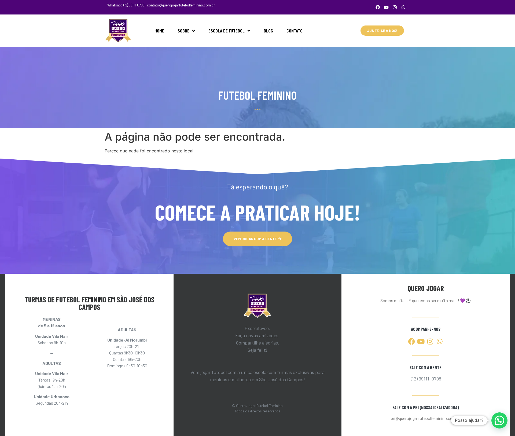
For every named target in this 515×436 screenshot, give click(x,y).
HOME (159, 31)
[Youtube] (386, 7)
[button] (499, 420)
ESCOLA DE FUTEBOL (226, 31)
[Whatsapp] (403, 7)
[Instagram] (395, 7)
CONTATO (294, 31)
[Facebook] (377, 7)
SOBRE (183, 31)
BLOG (268, 31)
